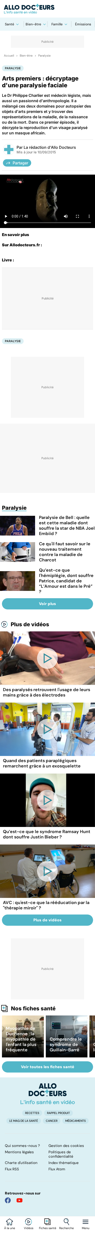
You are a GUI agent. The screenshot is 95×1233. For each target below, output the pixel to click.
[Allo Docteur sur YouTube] (19, 1200)
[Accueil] (47, 1093)
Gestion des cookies (66, 1145)
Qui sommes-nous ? (22, 1145)
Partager (20, 162)
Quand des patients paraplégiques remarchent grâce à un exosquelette (42, 763)
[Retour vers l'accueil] (47, 9)
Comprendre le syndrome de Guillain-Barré (66, 1044)
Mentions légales (19, 1152)
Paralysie (44, 56)
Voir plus (47, 603)
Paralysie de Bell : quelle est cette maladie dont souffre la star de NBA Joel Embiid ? (67, 526)
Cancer (51, 1121)
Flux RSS (12, 1169)
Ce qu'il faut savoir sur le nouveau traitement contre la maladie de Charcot (64, 552)
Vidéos (28, 1228)
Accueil (9, 56)
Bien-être (33, 24)
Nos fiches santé (33, 1008)
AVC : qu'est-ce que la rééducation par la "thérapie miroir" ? (46, 905)
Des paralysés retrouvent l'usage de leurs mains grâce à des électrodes (46, 692)
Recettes (32, 1113)
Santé (9, 24)
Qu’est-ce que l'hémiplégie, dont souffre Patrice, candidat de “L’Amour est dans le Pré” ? (66, 581)
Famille (57, 24)
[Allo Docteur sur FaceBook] (8, 1200)
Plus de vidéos (30, 624)
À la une (9, 1228)
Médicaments (75, 1121)
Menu (85, 1228)
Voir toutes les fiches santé (47, 1066)
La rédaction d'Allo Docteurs (50, 147)
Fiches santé (47, 1228)
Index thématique (63, 1162)
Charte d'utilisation (21, 1162)
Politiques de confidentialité (60, 1154)
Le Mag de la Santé (23, 1121)
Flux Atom (56, 1169)
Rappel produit (58, 1113)
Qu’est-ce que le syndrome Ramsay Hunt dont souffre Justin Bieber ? (46, 834)
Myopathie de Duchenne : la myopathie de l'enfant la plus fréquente (21, 1039)
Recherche (66, 1228)
